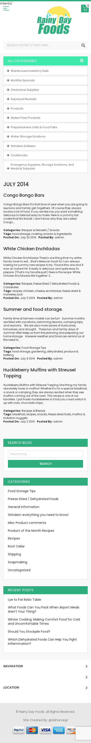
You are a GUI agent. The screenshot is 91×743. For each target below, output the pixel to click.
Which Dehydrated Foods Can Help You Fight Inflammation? (42, 641)
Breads (40, 411)
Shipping (14, 554)
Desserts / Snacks (48, 230)
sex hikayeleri (39, 732)
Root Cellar (16, 546)
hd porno (77, 724)
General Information (23, 507)
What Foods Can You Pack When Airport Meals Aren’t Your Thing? (43, 609)
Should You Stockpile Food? (29, 631)
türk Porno (19, 728)
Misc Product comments (27, 523)
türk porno (65, 728)
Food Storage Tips (34, 348)
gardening (38, 351)
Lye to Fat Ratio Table (24, 599)
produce (70, 351)
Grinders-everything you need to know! (38, 515)
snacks (48, 234)
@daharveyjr (58, 720)
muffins (77, 414)
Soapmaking (17, 562)
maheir (42, 724)
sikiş (18, 724)
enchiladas (53, 291)
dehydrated (55, 351)
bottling (8, 355)
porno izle (28, 724)
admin (59, 237)
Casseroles (11, 287)
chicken (28, 291)
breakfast (18, 414)
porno (9, 724)
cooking (36, 234)
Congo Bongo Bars (23, 195)
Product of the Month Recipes (31, 530)
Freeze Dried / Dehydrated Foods (55, 283)
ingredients (64, 234)
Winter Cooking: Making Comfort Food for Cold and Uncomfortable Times (44, 621)
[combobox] (45, 45)
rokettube (81, 728)
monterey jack (13, 294)
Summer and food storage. (33, 309)
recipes (17, 291)
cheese (40, 291)
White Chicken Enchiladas (31, 249)
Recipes (27, 230)
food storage (21, 234)
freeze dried (70, 291)
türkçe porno (59, 724)
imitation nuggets (15, 418)
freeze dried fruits (59, 414)
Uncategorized (19, 570)
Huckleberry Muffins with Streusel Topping (39, 373)
